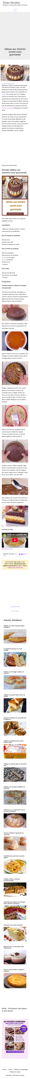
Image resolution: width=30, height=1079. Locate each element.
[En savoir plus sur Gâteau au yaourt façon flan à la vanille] (15, 705)
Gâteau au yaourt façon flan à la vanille (14, 695)
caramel (4, 94)
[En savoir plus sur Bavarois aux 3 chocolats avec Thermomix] (15, 957)
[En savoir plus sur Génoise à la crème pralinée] (15, 934)
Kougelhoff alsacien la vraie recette (13, 649)
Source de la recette (7, 548)
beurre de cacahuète (7, 108)
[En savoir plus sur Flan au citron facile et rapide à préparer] (15, 980)
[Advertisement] (15, 32)
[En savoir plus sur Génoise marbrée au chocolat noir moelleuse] (15, 728)
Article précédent (15, 606)
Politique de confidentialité (21, 1069)
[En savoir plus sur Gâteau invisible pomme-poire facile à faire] (15, 751)
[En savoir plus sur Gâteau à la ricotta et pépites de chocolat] (15, 797)
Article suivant (15, 611)
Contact (10, 1069)
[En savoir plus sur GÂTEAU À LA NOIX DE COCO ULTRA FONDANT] (15, 820)
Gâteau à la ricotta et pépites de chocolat (14, 787)
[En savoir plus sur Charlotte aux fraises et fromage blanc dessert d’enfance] (15, 912)
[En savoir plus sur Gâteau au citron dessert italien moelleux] (15, 636)
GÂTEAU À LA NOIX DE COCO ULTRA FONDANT (14, 810)
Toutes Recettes (11, 2)
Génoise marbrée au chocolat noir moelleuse (15, 718)
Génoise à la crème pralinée (13, 925)
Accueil (4, 1069)
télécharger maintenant (15, 567)
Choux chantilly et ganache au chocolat (14, 833)
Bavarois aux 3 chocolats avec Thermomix (14, 947)
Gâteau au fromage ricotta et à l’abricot (14, 672)
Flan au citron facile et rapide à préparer (14, 970)
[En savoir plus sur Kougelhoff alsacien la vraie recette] (15, 659)
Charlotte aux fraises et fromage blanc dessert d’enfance (14, 902)
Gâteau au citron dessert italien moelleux (14, 626)
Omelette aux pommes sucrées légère (14, 856)
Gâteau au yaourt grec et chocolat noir (15, 764)
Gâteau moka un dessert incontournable (12, 879)
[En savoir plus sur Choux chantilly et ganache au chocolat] (15, 843)
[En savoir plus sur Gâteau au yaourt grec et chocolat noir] (15, 774)
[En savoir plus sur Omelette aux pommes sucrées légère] (15, 866)
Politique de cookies (15, 1072)
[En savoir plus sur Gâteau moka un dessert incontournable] (15, 889)
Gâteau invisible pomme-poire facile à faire (14, 741)
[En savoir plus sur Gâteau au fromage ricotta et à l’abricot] (15, 682)
